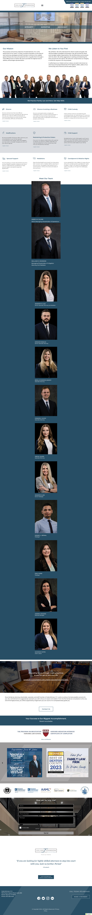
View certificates (46, 739)
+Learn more (5, 121)
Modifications (11, 133)
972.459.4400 (10, 896)
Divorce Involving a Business (47, 109)
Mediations (41, 158)
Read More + (37, 212)
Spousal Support (12, 158)
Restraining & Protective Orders (44, 137)
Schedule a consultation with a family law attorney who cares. (46, 680)
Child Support (72, 133)
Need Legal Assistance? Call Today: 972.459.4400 (78, 1)
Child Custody (73, 109)
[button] (42, 5)
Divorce (8, 109)
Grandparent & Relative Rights (78, 158)
